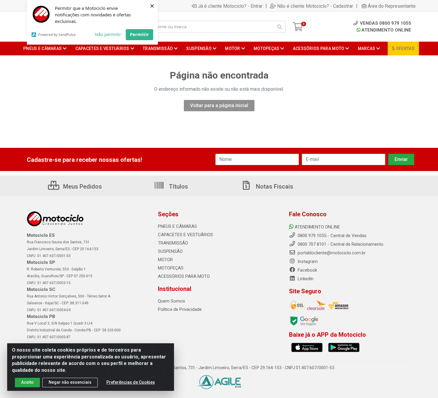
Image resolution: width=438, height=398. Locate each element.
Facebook (306, 270)
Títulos (177, 186)
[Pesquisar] (279, 27)
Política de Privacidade (180, 309)
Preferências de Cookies (130, 382)
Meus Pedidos (82, 186)
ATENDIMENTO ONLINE (386, 30)
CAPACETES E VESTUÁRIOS (185, 234)
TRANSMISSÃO (173, 243)
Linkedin (304, 278)
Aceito (27, 382)
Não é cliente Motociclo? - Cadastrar (315, 6)
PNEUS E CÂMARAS (177, 226)
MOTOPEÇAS (171, 268)
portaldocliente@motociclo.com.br (331, 253)
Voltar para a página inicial (219, 105)
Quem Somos (171, 301)
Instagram (307, 261)
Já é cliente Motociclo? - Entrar (230, 6)
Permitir (139, 34)
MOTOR (165, 259)
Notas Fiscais (273, 186)
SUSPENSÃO (170, 251)
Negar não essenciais (70, 382)
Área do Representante (392, 6)
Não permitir (108, 34)
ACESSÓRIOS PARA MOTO (184, 276)
